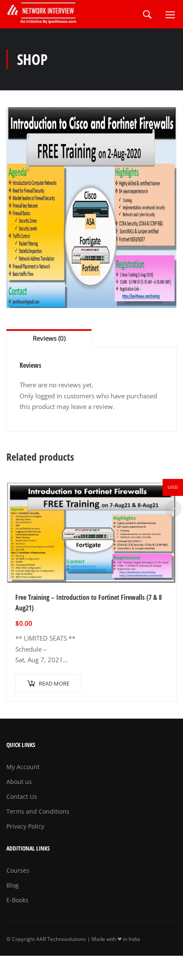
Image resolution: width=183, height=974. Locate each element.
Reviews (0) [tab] (49, 338)
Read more (54, 683)
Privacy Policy (25, 826)
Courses (17, 870)
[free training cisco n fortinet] (91, 207)
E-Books (17, 900)
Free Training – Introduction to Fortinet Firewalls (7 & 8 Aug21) (88, 603)
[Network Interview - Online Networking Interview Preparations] (42, 14)
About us (19, 782)
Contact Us (21, 796)
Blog (12, 885)
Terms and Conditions (37, 811)
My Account (23, 767)
